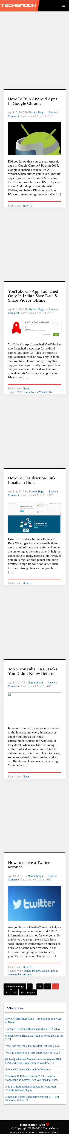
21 (55, 986)
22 (7, 992)
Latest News (31, 392)
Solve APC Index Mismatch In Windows (28, 1069)
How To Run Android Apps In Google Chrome (32, 101)
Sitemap (55, 1132)
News (26, 388)
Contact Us (32, 1132)
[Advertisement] (34, 52)
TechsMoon (29, 5)
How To (27, 205)
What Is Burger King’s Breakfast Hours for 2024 (32, 1052)
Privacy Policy (17, 1132)
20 (47, 986)
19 (40, 986)
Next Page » (28, 992)
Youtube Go (46, 392)
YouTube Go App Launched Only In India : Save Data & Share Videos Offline (33, 295)
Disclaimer (44, 1132)
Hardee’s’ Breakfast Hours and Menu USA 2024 (32, 1028)
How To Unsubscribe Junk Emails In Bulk (32, 480)
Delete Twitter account (36, 970)
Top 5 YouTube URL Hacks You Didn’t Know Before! (32, 671)
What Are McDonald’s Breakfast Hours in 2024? (32, 1045)
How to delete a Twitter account (29, 864)
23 (14, 992)
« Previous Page (15, 986)
